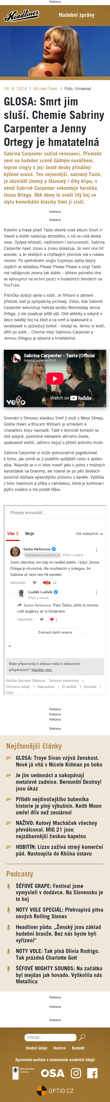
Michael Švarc (46, 89)
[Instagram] (76, 1073)
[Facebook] (92, 1073)
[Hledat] (80, 1038)
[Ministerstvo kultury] (24, 1073)
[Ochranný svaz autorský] (53, 1073)
